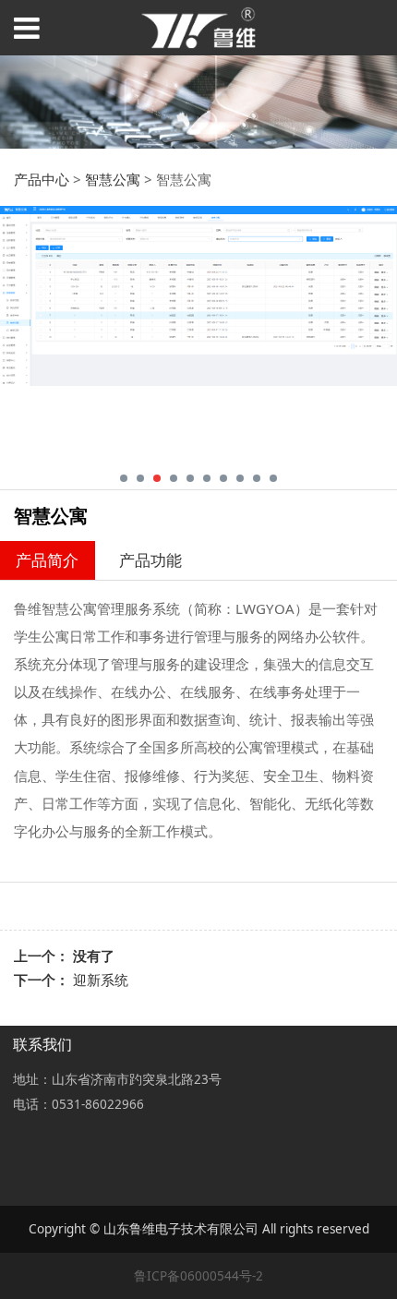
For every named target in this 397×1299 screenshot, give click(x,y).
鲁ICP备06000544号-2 (198, 1276)
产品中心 (41, 179)
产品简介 (47, 560)
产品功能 (150, 560)
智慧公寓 (112, 179)
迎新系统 (100, 979)
